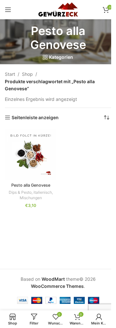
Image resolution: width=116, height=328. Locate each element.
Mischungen (31, 197)
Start (10, 74)
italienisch (43, 192)
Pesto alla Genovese (30, 185)
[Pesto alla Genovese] (30, 154)
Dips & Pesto (20, 192)
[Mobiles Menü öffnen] (8, 9)
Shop (27, 74)
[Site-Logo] (57, 9)
